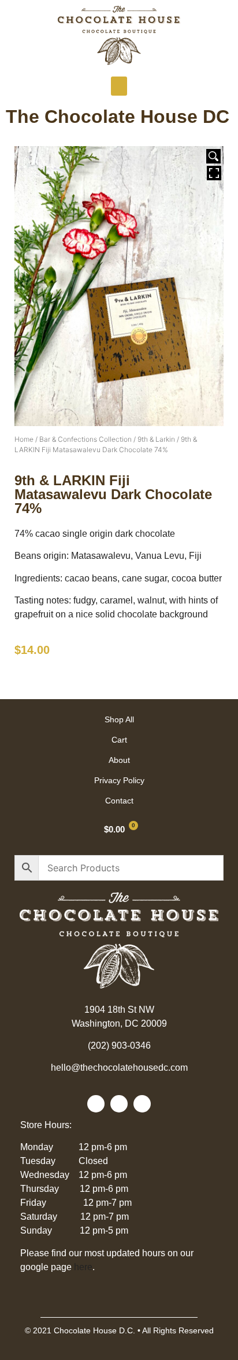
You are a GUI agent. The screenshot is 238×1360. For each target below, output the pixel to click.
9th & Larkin (156, 439)
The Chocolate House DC (117, 116)
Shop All (119, 719)
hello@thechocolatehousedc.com (119, 1067)
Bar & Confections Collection (85, 439)
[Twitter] (119, 1103)
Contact (119, 800)
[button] (119, 86)
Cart (119, 739)
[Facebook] (96, 1103)
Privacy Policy (119, 780)
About (119, 760)
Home (24, 439)
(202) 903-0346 (119, 1045)
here (83, 1267)
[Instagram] (142, 1103)
